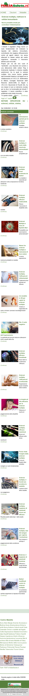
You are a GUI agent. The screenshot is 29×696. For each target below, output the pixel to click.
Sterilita (2, 649)
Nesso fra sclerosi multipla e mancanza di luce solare (23, 249)
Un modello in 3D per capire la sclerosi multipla (23, 300)
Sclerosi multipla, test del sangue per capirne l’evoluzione (23, 532)
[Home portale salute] (14, 9)
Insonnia (3, 638)
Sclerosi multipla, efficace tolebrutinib (23, 198)
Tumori (16, 649)
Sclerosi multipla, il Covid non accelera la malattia (23, 482)
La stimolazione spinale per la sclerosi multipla (23, 119)
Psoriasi (23, 647)
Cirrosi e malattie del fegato (16, 629)
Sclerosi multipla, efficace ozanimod (22, 429)
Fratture (18, 634)
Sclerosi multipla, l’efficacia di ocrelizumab (23, 378)
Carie (25, 627)
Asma (6, 627)
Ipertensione (10, 638)
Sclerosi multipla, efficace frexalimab (22, 354)
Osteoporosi (18, 645)
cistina (18, 103)
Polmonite (10, 647)
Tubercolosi (9, 649)
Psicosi (17, 647)
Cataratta (3, 629)
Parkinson (3, 647)
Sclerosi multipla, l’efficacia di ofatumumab (23, 275)
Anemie (15, 623)
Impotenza (9, 636)
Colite (2, 631)
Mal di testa (10, 640)
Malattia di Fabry (20, 640)
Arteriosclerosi (15, 625)
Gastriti (23, 634)
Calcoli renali (18, 627)
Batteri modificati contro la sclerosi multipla (22, 583)
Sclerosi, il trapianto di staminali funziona (23, 558)
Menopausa (4, 642)
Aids (5, 623)
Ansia (7, 625)
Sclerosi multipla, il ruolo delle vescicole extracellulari (23, 145)
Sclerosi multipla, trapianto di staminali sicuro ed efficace (23, 509)
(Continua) (4, 131)
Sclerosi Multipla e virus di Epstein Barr (23, 224)
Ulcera (21, 649)
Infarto (15, 636)
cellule (11, 103)
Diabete (16, 631)
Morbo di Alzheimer (6, 645)
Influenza (21, 636)
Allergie (10, 623)
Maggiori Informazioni (17, 694)
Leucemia (18, 638)
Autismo (11, 627)
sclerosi (4, 103)
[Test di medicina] (12, 665)
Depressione (8, 631)
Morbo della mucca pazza (18, 642)
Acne (2, 623)
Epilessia (12, 634)
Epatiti (6, 634)
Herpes (2, 636)
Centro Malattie (6, 619)
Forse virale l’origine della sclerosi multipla (23, 455)
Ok (8, 694)
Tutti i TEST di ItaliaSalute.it (9, 667)
